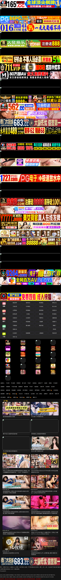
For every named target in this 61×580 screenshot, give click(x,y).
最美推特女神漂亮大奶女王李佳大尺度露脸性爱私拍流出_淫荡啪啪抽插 (16, 533)
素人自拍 (54, 306)
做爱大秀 (51, 393)
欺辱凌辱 (15, 314)
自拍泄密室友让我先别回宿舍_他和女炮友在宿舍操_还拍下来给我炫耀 (16, 512)
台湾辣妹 (15, 310)
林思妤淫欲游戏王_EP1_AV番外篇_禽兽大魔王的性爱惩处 (44, 553)
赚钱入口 (35, 397)
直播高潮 (20, 386)
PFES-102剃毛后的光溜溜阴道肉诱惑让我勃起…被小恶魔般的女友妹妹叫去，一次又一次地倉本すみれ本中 (16, 472)
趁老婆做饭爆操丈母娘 (9, 416)
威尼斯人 (3, 383)
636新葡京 (56, 390)
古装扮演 (15, 318)
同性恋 (54, 329)
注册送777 (40, 383)
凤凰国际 (8, 386)
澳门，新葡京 (39, 393)
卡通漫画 (15, 325)
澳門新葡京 (37, 390)
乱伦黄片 (53, 386)
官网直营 (18, 383)
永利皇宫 (43, 390)
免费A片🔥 (15, 397)
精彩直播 (26, 386)
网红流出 (41, 314)
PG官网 (7, 383)
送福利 (45, 383)
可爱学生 (41, 318)
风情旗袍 (15, 321)
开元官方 (21, 393)
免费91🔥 (9, 397)
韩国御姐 (28, 310)
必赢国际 (3, 386)
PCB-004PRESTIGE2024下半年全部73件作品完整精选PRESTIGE (44, 471)
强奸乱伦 (28, 302)
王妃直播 (47, 386)
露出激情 (28, 325)
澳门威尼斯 (3, 397)
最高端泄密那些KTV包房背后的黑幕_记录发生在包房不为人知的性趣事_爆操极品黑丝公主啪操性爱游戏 (44, 513)
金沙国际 (33, 393)
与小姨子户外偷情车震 (37, 416)
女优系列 (28, 318)
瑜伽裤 (41, 321)
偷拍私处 (3, 390)
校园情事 (28, 333)
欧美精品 (41, 302)
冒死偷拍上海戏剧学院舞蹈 (38, 434)
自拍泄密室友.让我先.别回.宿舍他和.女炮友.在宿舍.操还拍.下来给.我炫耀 (16, 491)
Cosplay (41, 306)
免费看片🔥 (49, 390)
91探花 (28, 314)
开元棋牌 (13, 383)
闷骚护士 (54, 321)
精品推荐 (15, 302)
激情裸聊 (3, 393)
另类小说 (15, 336)
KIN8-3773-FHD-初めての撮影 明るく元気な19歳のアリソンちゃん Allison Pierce (44, 533)
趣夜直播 (8, 390)
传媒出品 (15, 329)
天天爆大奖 (26, 393)
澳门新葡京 (25, 390)
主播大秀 (42, 386)
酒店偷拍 (36, 386)
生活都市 (15, 333)
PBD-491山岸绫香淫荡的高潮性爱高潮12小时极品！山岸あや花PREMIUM (44, 491)
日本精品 (28, 306)
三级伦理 (15, 306)
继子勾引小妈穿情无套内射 (10, 434)
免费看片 (46, 393)
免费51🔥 (8, 393)
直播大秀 (57, 393)
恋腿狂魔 (54, 318)
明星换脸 (28, 321)
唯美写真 (41, 325)
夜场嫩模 (14, 390)
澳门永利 (24, 383)
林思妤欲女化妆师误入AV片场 (11, 553)
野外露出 (54, 314)
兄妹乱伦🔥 (22, 397)
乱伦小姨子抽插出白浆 (37, 451)
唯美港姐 (41, 310)
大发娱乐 (31, 390)
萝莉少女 (54, 302)
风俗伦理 (54, 333)
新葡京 (50, 383)
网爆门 (54, 325)
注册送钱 (34, 383)
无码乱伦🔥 (14, 393)
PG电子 (29, 383)
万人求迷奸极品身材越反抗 (10, 451)
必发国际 (19, 390)
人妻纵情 (41, 333)
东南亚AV (54, 310)
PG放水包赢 (14, 386)
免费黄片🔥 (28, 397)
